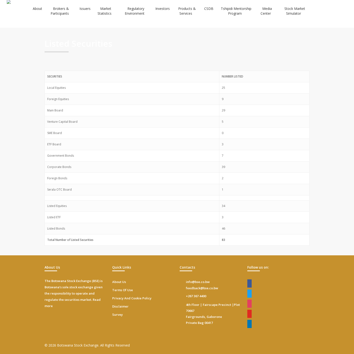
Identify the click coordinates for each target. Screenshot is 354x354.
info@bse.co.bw (198, 282)
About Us (119, 282)
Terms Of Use (122, 290)
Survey (117, 314)
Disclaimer (120, 306)
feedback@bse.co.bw (202, 288)
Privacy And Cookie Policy (131, 298)
